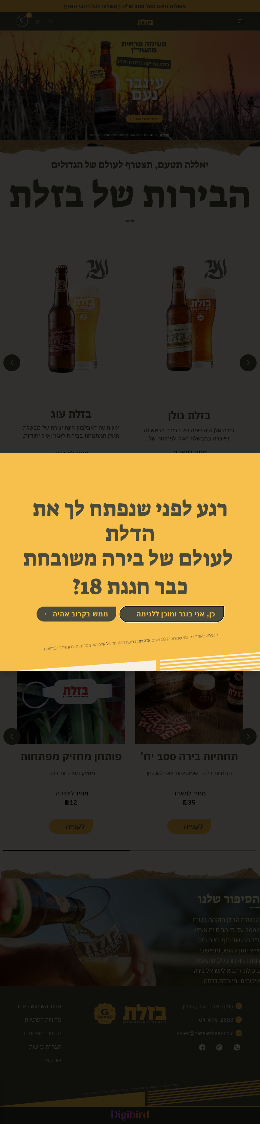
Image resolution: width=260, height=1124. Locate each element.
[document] (130, 562)
